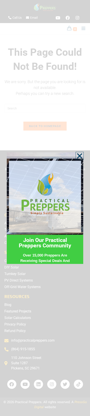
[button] (79, 155)
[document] (45, 208)
